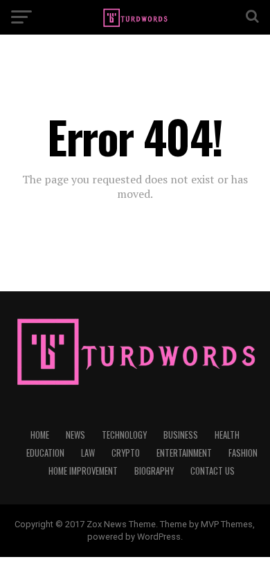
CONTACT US (212, 470)
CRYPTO (125, 452)
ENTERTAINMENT (184, 452)
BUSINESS (180, 434)
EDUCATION (45, 452)
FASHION (243, 452)
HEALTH (227, 434)
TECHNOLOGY (124, 434)
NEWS (75, 434)
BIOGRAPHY (154, 470)
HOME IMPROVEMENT (83, 470)
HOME (39, 434)
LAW (88, 452)
